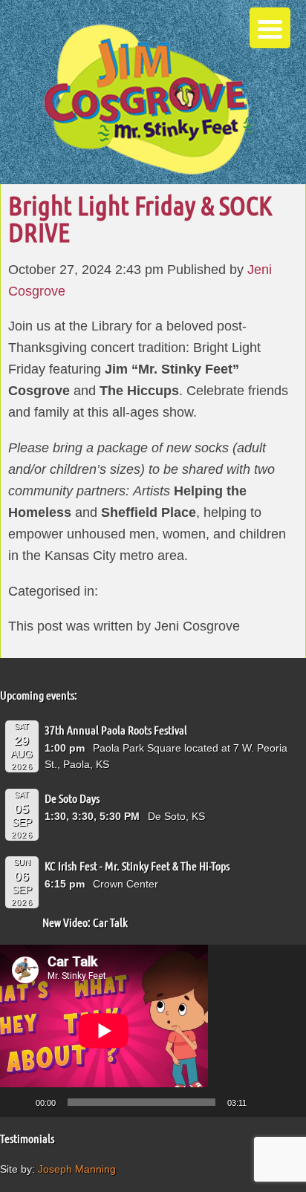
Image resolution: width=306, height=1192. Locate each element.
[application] (153, 1031)
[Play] (19, 1102)
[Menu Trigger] (270, 27)
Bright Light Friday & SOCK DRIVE (140, 218)
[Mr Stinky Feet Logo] (148, 101)
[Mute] (262, 1102)
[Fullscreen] (286, 1102)
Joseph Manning (77, 1169)
